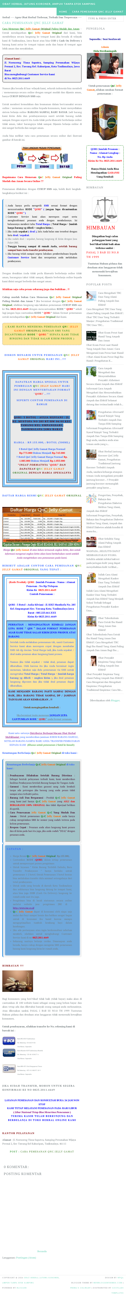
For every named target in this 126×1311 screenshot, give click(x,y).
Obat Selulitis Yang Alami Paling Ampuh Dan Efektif (109, 542)
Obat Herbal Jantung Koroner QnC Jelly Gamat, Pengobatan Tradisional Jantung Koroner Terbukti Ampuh (104, 459)
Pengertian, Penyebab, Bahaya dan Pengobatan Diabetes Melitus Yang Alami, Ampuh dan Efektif (104, 503)
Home (63, 11)
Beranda (42, 1251)
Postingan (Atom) (26, 1257)
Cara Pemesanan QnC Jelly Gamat (98, 11)
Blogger (115, 700)
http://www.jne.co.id (23, 907)
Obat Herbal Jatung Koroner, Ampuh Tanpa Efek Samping (48, 3)
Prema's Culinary (80, 1288)
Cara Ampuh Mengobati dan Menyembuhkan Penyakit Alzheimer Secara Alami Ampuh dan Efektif (104, 376)
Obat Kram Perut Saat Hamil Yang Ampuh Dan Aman (110, 336)
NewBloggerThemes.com (108, 1283)
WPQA (121, 1278)
